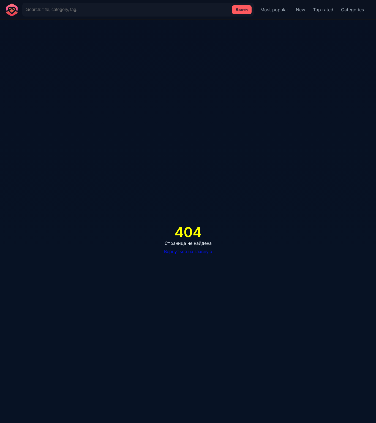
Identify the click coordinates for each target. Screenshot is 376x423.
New (300, 9)
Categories (352, 9)
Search (242, 10)
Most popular (274, 9)
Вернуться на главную (188, 251)
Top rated (323, 9)
